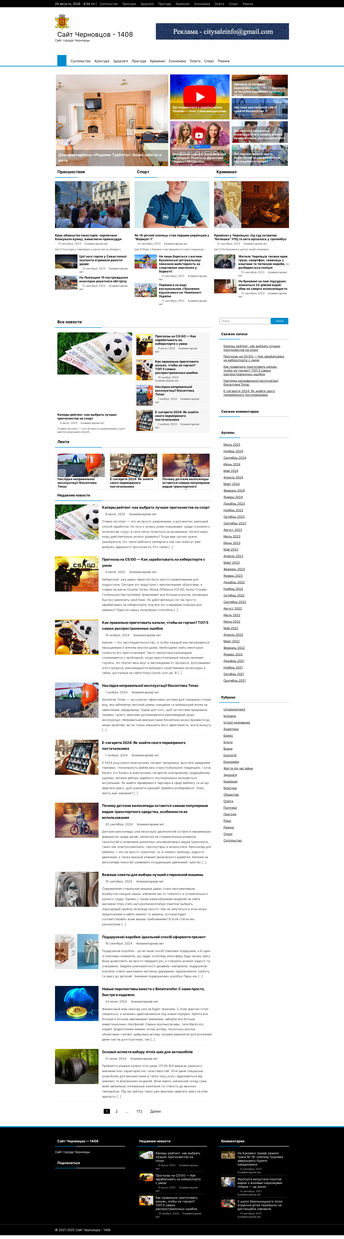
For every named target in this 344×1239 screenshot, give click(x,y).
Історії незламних (236, 722)
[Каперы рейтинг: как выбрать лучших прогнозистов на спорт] (94, 373)
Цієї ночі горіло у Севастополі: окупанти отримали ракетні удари (103, 260)
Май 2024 (230, 471)
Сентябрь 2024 (234, 458)
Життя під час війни (238, 768)
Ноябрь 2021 (233, 667)
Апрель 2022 (233, 634)
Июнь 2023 (231, 543)
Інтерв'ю (229, 716)
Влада (227, 748)
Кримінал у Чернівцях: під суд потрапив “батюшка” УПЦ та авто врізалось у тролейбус (250, 237)
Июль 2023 (231, 536)
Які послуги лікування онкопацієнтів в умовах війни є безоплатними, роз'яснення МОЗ (259, 134)
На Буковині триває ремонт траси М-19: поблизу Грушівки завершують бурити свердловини (260, 1158)
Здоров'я (230, 775)
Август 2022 (232, 608)
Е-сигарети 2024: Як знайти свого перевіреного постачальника (176, 415)
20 (68, 1237)
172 (139, 1111)
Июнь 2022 (231, 621)
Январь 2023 (233, 575)
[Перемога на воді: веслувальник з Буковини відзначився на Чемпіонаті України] (146, 296)
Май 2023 (230, 549)
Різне (227, 821)
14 (42, 1237)
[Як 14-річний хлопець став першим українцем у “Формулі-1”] (172, 227)
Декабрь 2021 (233, 661)
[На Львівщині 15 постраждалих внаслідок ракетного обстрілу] (66, 288)
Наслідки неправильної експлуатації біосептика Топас (174, 390)
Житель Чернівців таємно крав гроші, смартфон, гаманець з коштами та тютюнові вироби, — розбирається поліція (263, 261)
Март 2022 (231, 641)
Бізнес (228, 735)
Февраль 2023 (234, 569)
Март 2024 (231, 484)
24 (86, 1237)
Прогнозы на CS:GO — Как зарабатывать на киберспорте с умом (175, 340)
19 (63, 1237)
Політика (230, 807)
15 (46, 1237)
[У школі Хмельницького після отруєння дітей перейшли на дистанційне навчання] (228, 1203)
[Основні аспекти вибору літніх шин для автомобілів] (77, 1083)
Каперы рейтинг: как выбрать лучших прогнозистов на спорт (87, 416)
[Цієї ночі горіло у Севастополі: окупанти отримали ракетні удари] (66, 267)
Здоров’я (147, 4)
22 (77, 1237)
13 (38, 1237)
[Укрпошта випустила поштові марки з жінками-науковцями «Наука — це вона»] (228, 1182)
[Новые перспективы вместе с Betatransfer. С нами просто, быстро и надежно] (77, 1020)
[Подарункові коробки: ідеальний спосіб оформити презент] (77, 968)
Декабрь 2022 (234, 582)
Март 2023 (231, 562)
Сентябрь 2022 (234, 602)
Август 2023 (232, 530)
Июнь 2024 (231, 464)
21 (72, 1237)
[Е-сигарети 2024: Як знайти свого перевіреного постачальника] (144, 430)
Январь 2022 (233, 654)
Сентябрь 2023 (234, 523)
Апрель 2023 (233, 556)
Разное (248, 4)
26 (95, 1237)
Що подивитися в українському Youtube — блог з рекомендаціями (199, 109)
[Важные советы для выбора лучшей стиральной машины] (77, 905)
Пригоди (164, 4)
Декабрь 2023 (234, 503)
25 (91, 1237)
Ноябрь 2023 (233, 510)
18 (59, 1237)
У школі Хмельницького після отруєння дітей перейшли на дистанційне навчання (260, 1205)
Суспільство (109, 4)
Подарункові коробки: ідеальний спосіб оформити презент (154, 937)
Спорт (233, 4)
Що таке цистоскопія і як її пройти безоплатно (255, 109)
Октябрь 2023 (234, 516)
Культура (129, 4)
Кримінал (183, 4)
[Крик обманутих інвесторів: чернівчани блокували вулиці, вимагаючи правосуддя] (92, 227)
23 (81, 1237)
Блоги (228, 742)
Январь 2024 (233, 497)
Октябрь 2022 (234, 595)
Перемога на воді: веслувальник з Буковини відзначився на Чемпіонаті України (180, 290)
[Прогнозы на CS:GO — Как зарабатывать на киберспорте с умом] (144, 354)
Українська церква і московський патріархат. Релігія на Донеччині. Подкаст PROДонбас (199, 157)
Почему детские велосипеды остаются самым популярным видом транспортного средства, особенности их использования (186, 486)
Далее (155, 1111)
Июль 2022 (231, 615)
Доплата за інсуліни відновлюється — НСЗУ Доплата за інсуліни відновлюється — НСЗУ (259, 89)
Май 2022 (230, 628)
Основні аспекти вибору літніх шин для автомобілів (147, 1052)
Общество (231, 794)
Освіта (219, 4)
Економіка (202, 4)
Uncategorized (234, 709)
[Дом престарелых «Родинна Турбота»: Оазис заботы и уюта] (112, 120)
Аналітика (230, 729)
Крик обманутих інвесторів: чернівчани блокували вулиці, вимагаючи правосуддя (88, 237)
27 (100, 1237)
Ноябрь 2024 (233, 451)
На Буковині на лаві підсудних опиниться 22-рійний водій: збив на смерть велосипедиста (262, 284)
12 (34, 1237)
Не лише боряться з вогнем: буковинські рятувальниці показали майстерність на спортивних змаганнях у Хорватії (181, 263)
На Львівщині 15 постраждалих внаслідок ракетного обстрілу (103, 279)
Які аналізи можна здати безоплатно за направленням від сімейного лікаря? (257, 157)
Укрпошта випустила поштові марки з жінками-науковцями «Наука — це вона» (260, 1182)
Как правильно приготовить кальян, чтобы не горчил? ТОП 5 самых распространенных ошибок (250, 370)
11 (30, 1237)
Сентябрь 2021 (234, 680)
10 (26, 1237)
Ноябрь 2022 (233, 589)
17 (55, 1237)
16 (51, 1237)
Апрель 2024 (233, 477)
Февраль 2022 (234, 648)
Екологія (229, 755)
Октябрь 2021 (233, 674)
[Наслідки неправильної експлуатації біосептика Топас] (144, 404)
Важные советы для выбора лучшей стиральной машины (152, 874)
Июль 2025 (231, 444)
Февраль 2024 (234, 490)
